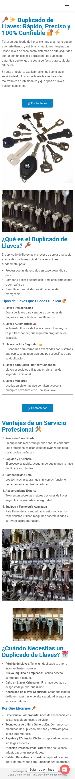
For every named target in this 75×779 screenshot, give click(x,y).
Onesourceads (32, 771)
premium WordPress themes (52, 774)
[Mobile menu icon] (67, 5)
